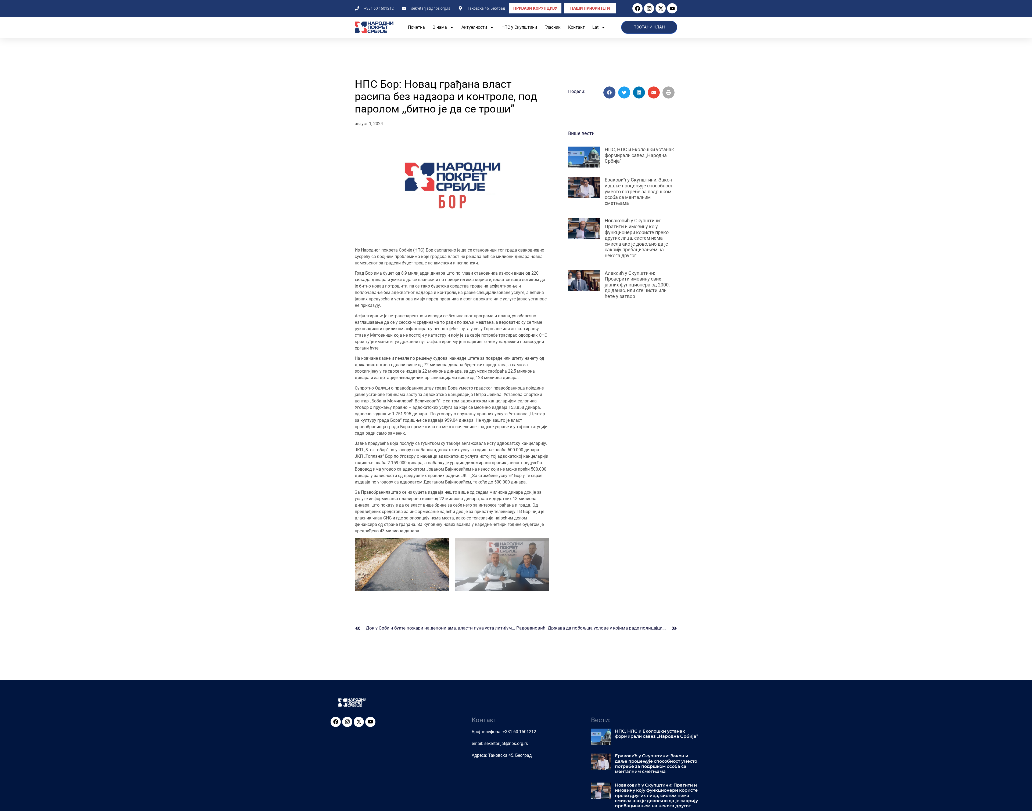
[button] (609, 92)
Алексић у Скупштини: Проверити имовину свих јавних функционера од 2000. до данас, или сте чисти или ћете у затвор (637, 284)
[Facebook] (637, 8)
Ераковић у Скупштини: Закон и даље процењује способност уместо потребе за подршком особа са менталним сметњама (639, 191)
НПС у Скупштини (519, 27)
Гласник (552, 27)
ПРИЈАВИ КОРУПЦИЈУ (535, 8)
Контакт (576, 27)
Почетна (416, 27)
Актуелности (474, 27)
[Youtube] (672, 8)
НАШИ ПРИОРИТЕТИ (590, 8)
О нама (439, 27)
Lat (595, 27)
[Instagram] (649, 8)
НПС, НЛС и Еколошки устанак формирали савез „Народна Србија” (639, 155)
